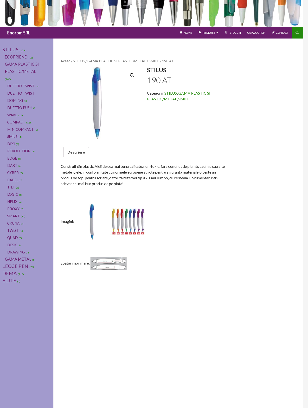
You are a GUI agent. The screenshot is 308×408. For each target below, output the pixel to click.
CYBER (13, 172)
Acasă (65, 61)
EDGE (12, 158)
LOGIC (12, 194)
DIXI (11, 144)
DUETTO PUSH (19, 107)
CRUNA (13, 223)
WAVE (12, 115)
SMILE (154, 61)
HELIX (12, 201)
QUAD (12, 237)
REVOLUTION (19, 151)
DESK (12, 245)
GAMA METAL (18, 259)
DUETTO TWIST (20, 86)
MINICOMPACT (20, 129)
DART (12, 165)
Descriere (76, 152)
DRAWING (16, 252)
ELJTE (9, 280)
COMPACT (16, 122)
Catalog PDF (256, 32)
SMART (13, 216)
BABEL (13, 180)
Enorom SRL (18, 32)
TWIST (13, 230)
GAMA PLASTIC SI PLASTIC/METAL (116, 61)
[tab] (76, 152)
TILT (11, 187)
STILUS (79, 61)
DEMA (9, 273)
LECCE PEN (15, 266)
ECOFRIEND (16, 56)
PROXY (13, 209)
